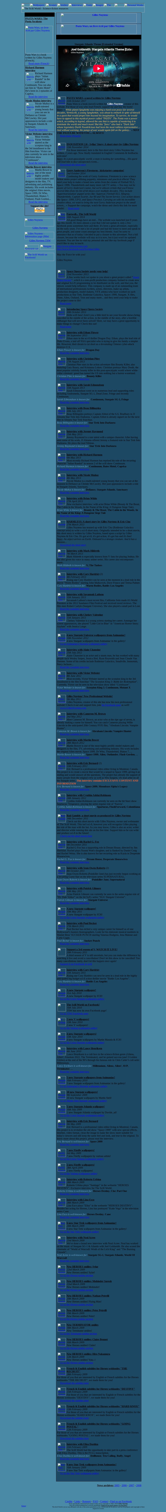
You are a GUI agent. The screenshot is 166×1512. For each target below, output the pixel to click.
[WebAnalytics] (23, 1506)
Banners (86, 1501)
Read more (73, 208)
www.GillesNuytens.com (73, 708)
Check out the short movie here (76, 836)
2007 (131, 1485)
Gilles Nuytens (40, 227)
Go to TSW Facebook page (74, 1013)
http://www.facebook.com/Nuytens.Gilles (78, 249)
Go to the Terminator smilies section (78, 1333)
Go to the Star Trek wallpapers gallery (79, 1231)
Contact (104, 1501)
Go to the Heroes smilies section (76, 1275)
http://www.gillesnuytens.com (72, 246)
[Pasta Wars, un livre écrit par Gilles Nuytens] (39, 52)
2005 (116, 1485)
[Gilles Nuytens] (39, 225)
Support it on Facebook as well (76, 964)
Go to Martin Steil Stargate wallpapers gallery (83, 1100)
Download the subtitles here (74, 1383)
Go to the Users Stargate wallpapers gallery (82, 917)
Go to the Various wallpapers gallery (78, 1028)
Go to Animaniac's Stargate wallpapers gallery (83, 644)
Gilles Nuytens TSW (40, 240)
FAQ (95, 1501)
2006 (124, 1485)
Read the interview (38, 96)
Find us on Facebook (121, 1501)
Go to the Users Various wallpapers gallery (82, 1159)
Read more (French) (39, 63)
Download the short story (73, 164)
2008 (138, 1485)
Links (77, 1501)
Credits (68, 1501)
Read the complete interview (74, 352)
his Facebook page (111, 705)
